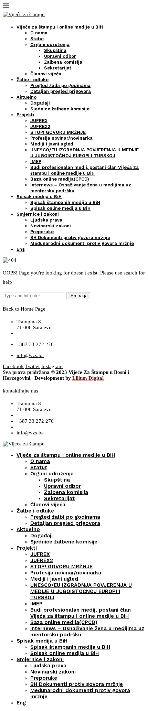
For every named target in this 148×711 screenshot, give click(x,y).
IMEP (35, 161)
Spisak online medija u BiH (60, 208)
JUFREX (38, 120)
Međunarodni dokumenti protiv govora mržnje (82, 243)
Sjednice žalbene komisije (59, 108)
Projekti (25, 114)
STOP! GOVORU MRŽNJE (58, 132)
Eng (21, 249)
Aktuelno (26, 97)
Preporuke (42, 231)
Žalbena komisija (63, 62)
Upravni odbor (60, 56)
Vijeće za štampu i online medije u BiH (60, 27)
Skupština (55, 50)
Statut (37, 38)
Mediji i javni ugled (51, 144)
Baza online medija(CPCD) (59, 179)
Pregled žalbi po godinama (60, 85)
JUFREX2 (40, 126)
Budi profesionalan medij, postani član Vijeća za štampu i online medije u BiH (80, 613)
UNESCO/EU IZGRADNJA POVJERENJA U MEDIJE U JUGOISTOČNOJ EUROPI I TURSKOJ (81, 591)
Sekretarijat (57, 68)
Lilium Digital (88, 378)
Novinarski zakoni (50, 225)
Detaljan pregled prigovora (60, 91)
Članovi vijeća (45, 73)
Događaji (40, 103)
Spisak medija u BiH (39, 196)
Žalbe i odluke (33, 79)
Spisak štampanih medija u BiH (65, 202)
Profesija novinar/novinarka (61, 138)
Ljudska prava (46, 220)
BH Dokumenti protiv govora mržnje (70, 237)
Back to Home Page (24, 309)
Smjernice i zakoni (38, 214)
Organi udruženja (50, 44)
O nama (38, 32)
